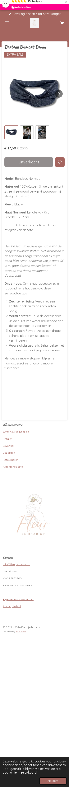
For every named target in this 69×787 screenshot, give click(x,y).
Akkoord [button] (53, 781)
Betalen (7, 439)
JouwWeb (21, 631)
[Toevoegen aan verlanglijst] (60, 162)
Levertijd (8, 445)
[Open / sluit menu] (7, 23)
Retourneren (10, 459)
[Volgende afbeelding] (59, 94)
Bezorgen (9, 452)
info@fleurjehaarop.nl (16, 564)
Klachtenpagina (13, 466)
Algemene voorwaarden (18, 599)
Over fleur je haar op (16, 431)
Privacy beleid (12, 606)
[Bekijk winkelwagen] (62, 23)
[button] (11, 132)
